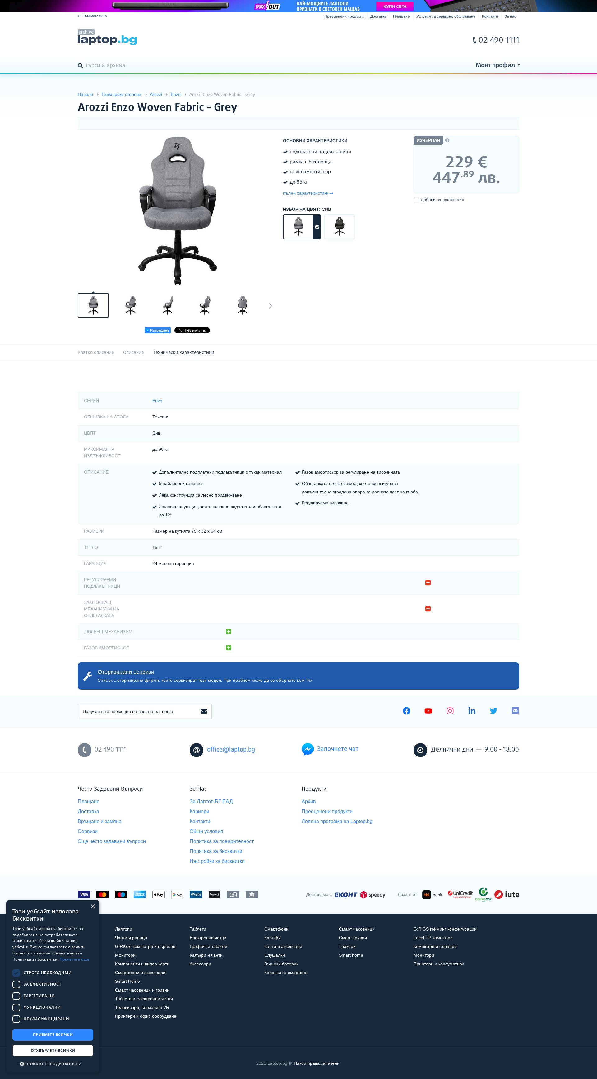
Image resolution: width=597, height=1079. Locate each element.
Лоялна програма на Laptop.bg (337, 821)
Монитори (125, 955)
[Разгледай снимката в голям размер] (177, 210)
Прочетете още (74, 959)
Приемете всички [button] (53, 1034)
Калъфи (272, 937)
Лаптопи (123, 928)
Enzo (157, 400)
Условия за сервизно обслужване (445, 16)
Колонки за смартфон (286, 972)
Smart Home (127, 981)
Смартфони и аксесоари (140, 972)
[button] (52, 1064)
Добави (442, 199)
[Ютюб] (428, 711)
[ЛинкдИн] (472, 711)
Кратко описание (96, 352)
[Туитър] (493, 711)
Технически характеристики (183, 352)
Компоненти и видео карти (142, 963)
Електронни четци (208, 937)
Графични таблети (208, 946)
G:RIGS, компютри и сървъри (145, 946)
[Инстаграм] (450, 711)
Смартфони (276, 928)
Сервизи (88, 831)
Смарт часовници (357, 928)
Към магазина (94, 16)
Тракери (347, 946)
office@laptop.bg (231, 750)
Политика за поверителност (222, 841)
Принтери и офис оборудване (145, 1016)
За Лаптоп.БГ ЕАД (211, 801)
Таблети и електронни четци (144, 998)
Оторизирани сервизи (126, 672)
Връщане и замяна (100, 821)
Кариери (199, 811)
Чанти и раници (131, 937)
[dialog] (53, 986)
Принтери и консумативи (439, 963)
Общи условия (206, 831)
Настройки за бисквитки (217, 861)
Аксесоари (200, 963)
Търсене (81, 66)
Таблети (198, 928)
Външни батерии (281, 963)
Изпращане (159, 330)
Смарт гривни (353, 937)
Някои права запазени (317, 1063)
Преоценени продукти (344, 16)
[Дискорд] (515, 711)
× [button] (92, 906)
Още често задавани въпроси (112, 841)
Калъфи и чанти (206, 955)
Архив (309, 801)
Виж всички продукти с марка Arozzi (502, 102)
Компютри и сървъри (435, 946)
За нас (510, 16)
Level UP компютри (433, 937)
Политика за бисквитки (216, 851)
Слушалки (274, 955)
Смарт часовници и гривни (142, 989)
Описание (133, 352)
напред (270, 305)
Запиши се (204, 711)
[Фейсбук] (406, 711)
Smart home (351, 955)
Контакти (490, 16)
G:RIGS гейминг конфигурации (445, 928)
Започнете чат (338, 749)
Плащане (401, 16)
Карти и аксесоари (283, 946)
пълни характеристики (306, 193)
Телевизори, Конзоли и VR (142, 1007)
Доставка (378, 16)
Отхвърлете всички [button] (53, 1050)
